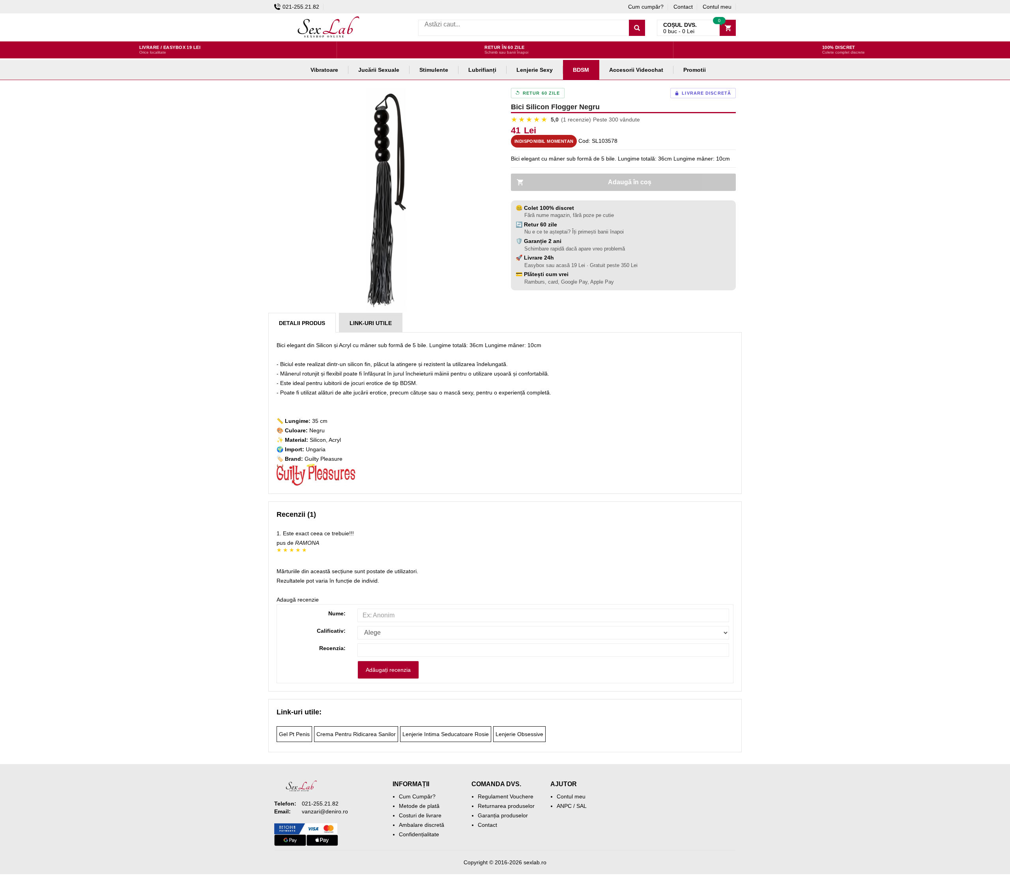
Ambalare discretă (421, 825)
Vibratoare (324, 70)
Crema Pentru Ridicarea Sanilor (356, 734)
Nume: (337, 613)
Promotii (694, 70)
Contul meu (717, 7)
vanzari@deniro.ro (325, 811)
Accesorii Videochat (636, 70)
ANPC (564, 806)
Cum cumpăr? (646, 7)
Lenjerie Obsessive (519, 734)
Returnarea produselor (506, 806)
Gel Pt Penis (294, 734)
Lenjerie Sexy (534, 70)
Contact (683, 7)
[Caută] (637, 28)
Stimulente (433, 70)
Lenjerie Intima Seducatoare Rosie (445, 734)
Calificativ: (331, 631)
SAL (581, 806)
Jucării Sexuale (378, 70)
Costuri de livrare (420, 815)
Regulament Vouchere (505, 796)
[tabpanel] (386, 200)
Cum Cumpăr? (417, 796)
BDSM (581, 70)
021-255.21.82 (300, 7)
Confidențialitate (419, 834)
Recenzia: (332, 648)
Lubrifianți (482, 70)
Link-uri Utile (371, 323)
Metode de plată (419, 806)
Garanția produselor (503, 815)
